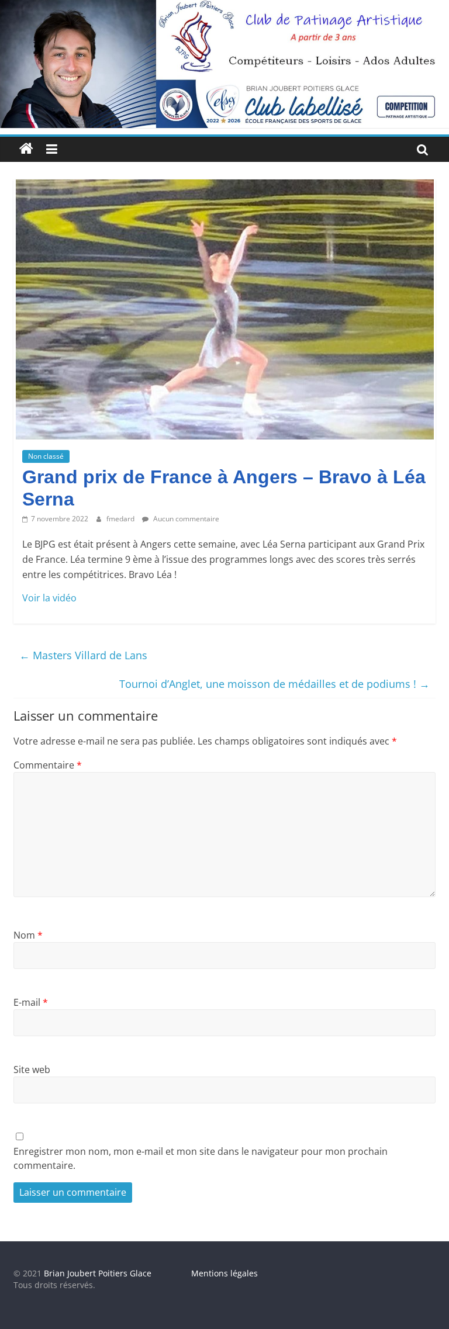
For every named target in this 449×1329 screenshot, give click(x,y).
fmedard (121, 519)
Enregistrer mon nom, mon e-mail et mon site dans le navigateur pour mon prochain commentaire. (200, 1158)
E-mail (30, 1002)
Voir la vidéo (49, 597)
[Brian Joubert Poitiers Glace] (224, 7)
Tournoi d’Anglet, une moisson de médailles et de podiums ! (274, 684)
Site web (31, 1069)
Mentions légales (224, 1273)
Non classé (46, 456)
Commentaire (47, 765)
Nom (28, 935)
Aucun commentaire (185, 519)
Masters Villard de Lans (83, 655)
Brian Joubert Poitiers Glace (97, 1273)
